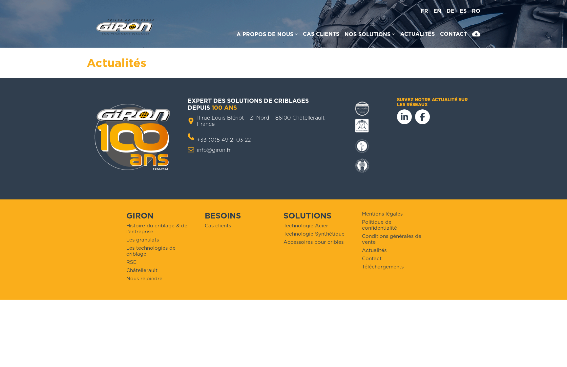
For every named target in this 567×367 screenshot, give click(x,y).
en (437, 11)
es (463, 11)
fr (424, 11)
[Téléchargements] (476, 35)
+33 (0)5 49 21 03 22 (224, 140)
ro (476, 11)
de (450, 11)
